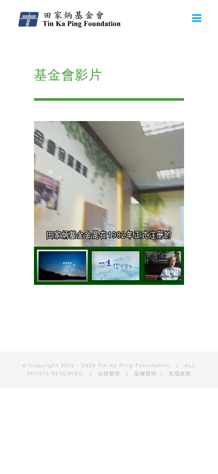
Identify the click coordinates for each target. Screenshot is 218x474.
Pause (41, 241)
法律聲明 (110, 373)
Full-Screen (172, 241)
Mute (136, 241)
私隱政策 (180, 373)
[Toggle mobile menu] (197, 18)
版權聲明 (145, 373)
